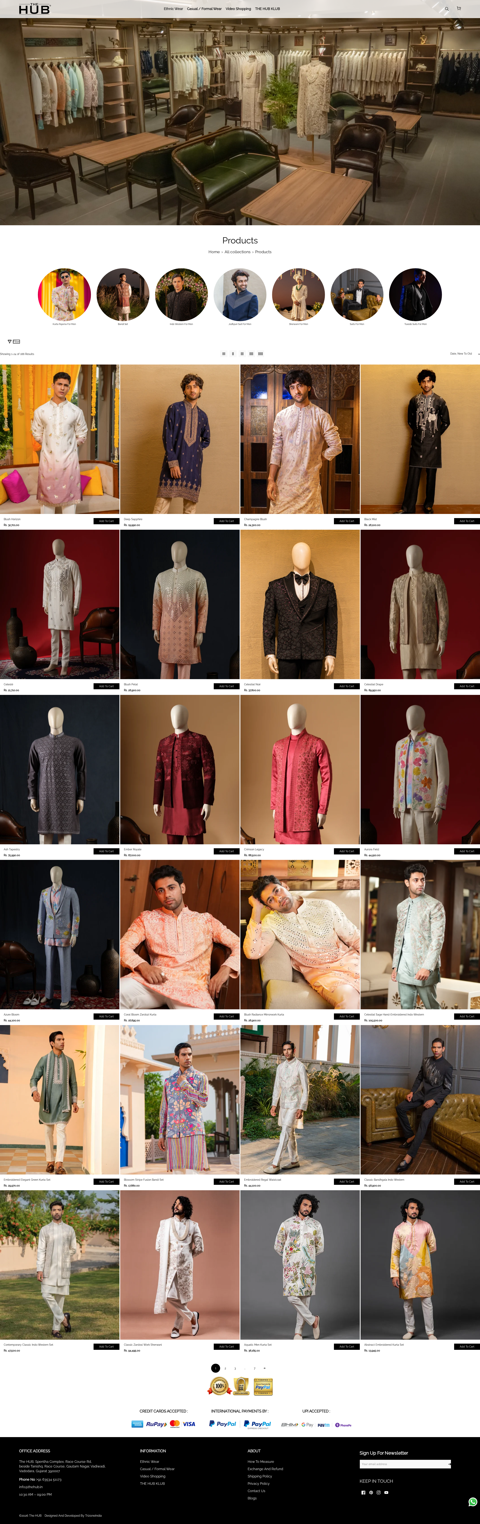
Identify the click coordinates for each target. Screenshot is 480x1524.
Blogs (252, 1498)
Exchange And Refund (265, 1469)
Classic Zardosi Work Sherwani (143, 1344)
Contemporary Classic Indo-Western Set (28, 1344)
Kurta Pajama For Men (64, 324)
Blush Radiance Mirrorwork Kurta (264, 1014)
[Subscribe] (449, 1464)
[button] (459, 8)
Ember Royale (132, 849)
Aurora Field (371, 849)
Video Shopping (152, 1476)
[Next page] (264, 1368)
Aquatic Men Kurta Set (258, 1344)
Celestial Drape (373, 684)
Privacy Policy (259, 1484)
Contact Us (256, 1491)
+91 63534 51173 (49, 1479)
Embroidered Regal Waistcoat (262, 1179)
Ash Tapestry (12, 849)
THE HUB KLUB (152, 1484)
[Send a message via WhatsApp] (473, 1502)
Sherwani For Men (298, 324)
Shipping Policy (260, 1476)
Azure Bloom (11, 1014)
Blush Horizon (12, 519)
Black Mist (370, 519)
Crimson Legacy (254, 849)
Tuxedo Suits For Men (415, 324)
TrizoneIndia (93, 1515)
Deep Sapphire (133, 519)
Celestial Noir (252, 684)
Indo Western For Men (181, 324)
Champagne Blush (255, 519)
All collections (237, 252)
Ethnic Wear (149, 1462)
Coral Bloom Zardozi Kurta (140, 1014)
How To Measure (261, 1462)
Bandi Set (123, 324)
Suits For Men (357, 324)
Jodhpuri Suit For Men (240, 324)
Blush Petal (131, 684)
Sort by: (417, 343)
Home (214, 252)
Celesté (8, 684)
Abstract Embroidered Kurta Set (384, 1344)
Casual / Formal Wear (157, 1469)
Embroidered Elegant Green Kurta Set (27, 1179)
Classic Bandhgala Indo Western (384, 1179)
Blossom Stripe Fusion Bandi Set (144, 1179)
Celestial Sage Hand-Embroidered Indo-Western (394, 1014)
